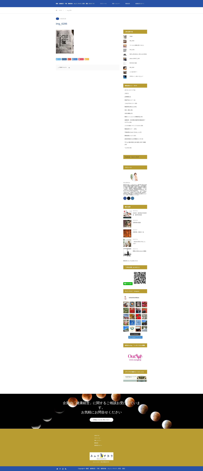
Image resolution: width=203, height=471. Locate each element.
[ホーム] (56, 7)
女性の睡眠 (127, 113)
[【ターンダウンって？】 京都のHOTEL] (138, 329)
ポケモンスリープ (129, 90)
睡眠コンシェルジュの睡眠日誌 (132, 116)
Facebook (60, 468)
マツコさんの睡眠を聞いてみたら (137, 45)
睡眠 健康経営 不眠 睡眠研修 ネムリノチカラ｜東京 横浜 (72, 3)
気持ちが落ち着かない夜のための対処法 (138, 54)
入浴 (126, 93)
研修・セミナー (116, 3)
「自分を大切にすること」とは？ (139, 242)
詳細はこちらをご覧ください (101, 419)
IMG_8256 (132, 67)
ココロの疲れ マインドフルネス (133, 125)
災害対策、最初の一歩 (138, 232)
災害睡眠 (127, 96)
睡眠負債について (129, 135)
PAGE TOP (197, 455)
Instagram (62, 468)
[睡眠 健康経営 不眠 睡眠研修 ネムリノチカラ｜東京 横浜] (101, 456)
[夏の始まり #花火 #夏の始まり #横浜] (138, 304)
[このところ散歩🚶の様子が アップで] (126, 322)
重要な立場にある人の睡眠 (139, 251)
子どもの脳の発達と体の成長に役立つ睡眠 (135, 142)
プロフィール (103, 3)
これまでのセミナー (130, 103)
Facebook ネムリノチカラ (132, 157)
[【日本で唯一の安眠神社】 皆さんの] (144, 322)
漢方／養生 (127, 110)
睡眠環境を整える (129, 106)
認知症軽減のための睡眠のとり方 (133, 139)
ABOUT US (91, 3)
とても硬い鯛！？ (133, 71)
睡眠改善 (127, 3)
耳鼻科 (131, 36)
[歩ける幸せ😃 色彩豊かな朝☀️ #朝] (144, 304)
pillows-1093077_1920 (135, 58)
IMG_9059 (132, 40)
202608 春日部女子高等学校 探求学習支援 (140, 213)
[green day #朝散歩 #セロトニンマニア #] (126, 310)
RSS (65, 468)
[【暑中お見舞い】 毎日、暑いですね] (132, 304)
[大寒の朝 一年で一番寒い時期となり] (144, 329)
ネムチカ (65, 67)
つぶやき (127, 147)
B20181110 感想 (133, 63)
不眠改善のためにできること (132, 132)
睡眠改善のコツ (129, 129)
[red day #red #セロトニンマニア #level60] (132, 310)
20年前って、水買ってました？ (136, 76)
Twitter (57, 468)
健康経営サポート (139, 3)
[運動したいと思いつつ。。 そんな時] (144, 310)
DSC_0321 (132, 49)
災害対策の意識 (137, 222)
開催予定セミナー (129, 100)
